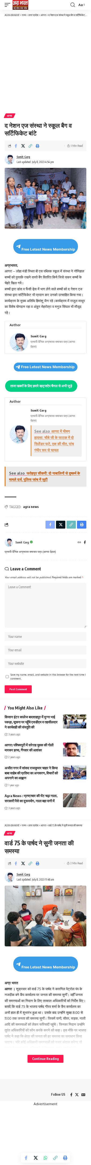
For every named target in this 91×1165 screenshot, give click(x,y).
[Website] (79, 543)
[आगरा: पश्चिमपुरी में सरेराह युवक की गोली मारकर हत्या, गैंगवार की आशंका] (74, 749)
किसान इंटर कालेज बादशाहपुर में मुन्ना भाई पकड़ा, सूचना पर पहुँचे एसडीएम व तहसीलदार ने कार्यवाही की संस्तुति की (31, 722)
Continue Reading (45, 1059)
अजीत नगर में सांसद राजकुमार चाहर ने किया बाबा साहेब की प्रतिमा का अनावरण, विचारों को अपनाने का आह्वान (31, 773)
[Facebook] (84, 543)
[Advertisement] (45, 64)
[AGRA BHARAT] (20, 5)
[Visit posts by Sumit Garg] (9, 542)
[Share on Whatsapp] (45, 1158)
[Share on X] (23, 146)
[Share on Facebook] (16, 146)
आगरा (9, 115)
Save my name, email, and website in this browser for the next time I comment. (48, 676)
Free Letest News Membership (48, 249)
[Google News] (83, 1095)
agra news (31, 507)
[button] (9, 5)
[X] (77, 1095)
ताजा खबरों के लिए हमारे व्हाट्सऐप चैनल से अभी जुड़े (41, 386)
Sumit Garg (23, 157)
